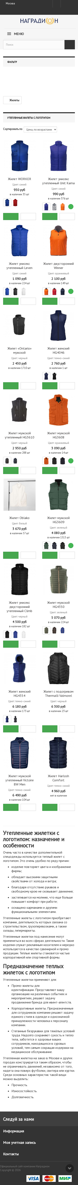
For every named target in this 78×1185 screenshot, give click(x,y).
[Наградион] (39, 22)
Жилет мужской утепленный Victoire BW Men (19, 780)
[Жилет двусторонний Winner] (59, 241)
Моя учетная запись (19, 1142)
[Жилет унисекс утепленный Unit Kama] (59, 156)
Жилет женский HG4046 (58, 350)
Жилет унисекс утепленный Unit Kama (58, 181)
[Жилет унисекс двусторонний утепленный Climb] (20, 579)
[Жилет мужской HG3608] (59, 410)
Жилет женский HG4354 (20, 693)
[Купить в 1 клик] (28, 216)
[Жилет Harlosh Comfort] (59, 753)
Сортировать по (12, 129)
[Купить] (11, 216)
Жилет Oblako (19, 518)
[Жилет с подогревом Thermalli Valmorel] (59, 668)
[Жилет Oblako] (20, 495)
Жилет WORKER (19, 179)
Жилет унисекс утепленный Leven (19, 265)
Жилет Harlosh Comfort (58, 778)
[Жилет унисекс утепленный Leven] (20, 241)
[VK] (64, 3)
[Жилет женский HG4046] (59, 325)
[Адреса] (57, 3)
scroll (70, 1168)
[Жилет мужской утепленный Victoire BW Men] (20, 753)
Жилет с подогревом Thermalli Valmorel (58, 693)
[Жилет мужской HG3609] (59, 495)
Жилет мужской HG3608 (58, 435)
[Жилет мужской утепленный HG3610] (20, 410)
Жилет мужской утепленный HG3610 (19, 435)
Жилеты (14, 100)
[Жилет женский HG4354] (20, 668)
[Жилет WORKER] (20, 156)
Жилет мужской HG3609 (58, 520)
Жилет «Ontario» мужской (19, 350)
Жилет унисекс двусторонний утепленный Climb (19, 606)
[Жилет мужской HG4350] (59, 579)
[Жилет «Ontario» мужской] (20, 325)
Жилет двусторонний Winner (58, 265)
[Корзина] (71, 3)
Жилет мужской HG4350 (58, 604)
